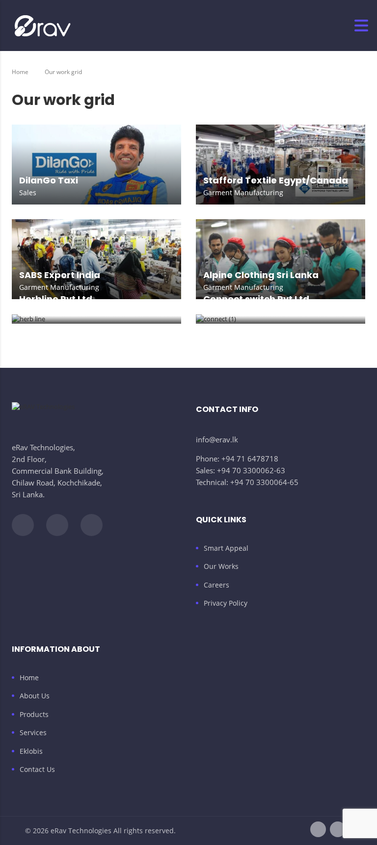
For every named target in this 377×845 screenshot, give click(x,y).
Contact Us (37, 769)
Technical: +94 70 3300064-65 (247, 482)
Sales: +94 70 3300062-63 (240, 470)
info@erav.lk (217, 439)
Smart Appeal (226, 548)
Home (20, 72)
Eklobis (31, 751)
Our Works (221, 566)
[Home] (43, 25)
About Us (35, 695)
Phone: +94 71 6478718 (237, 458)
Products (34, 714)
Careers (216, 585)
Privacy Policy (225, 603)
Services (33, 732)
